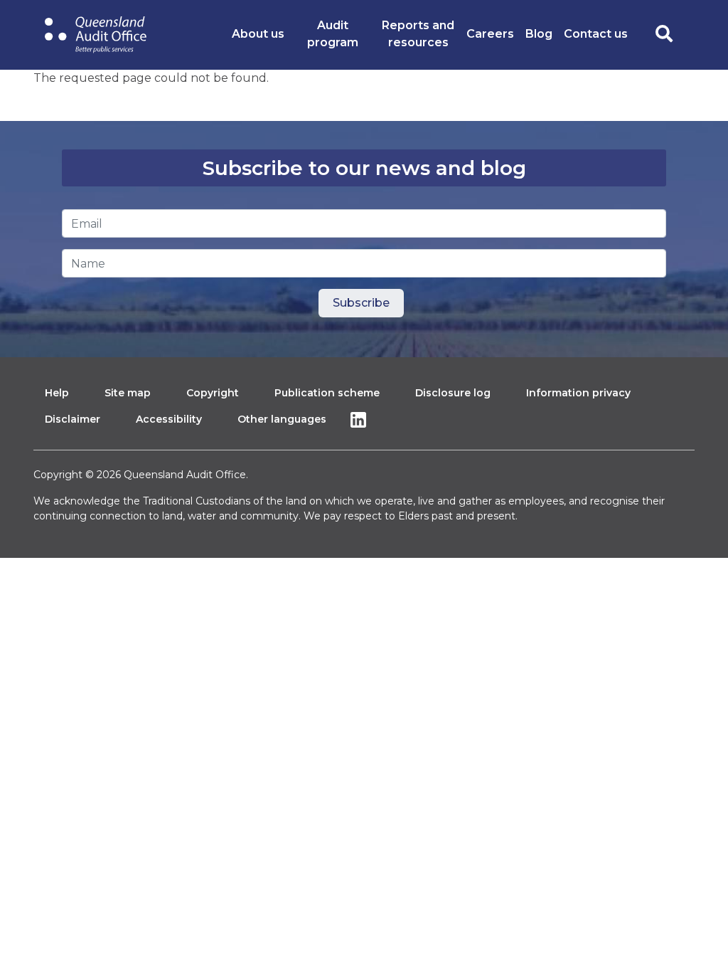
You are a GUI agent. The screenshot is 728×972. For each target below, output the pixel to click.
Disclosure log (453, 392)
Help (57, 392)
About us (258, 34)
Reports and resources (418, 34)
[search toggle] (664, 35)
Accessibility (169, 419)
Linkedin (361, 419)
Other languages (281, 419)
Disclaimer (72, 419)
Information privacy (578, 392)
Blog (538, 34)
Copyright (212, 392)
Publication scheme (327, 392)
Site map (128, 392)
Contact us (596, 34)
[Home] (95, 35)
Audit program (332, 34)
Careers (490, 34)
